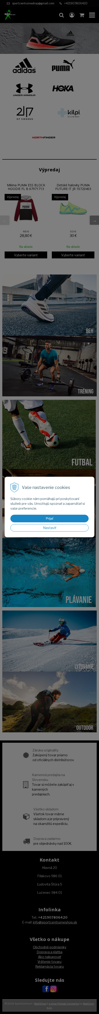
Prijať (49, 518)
